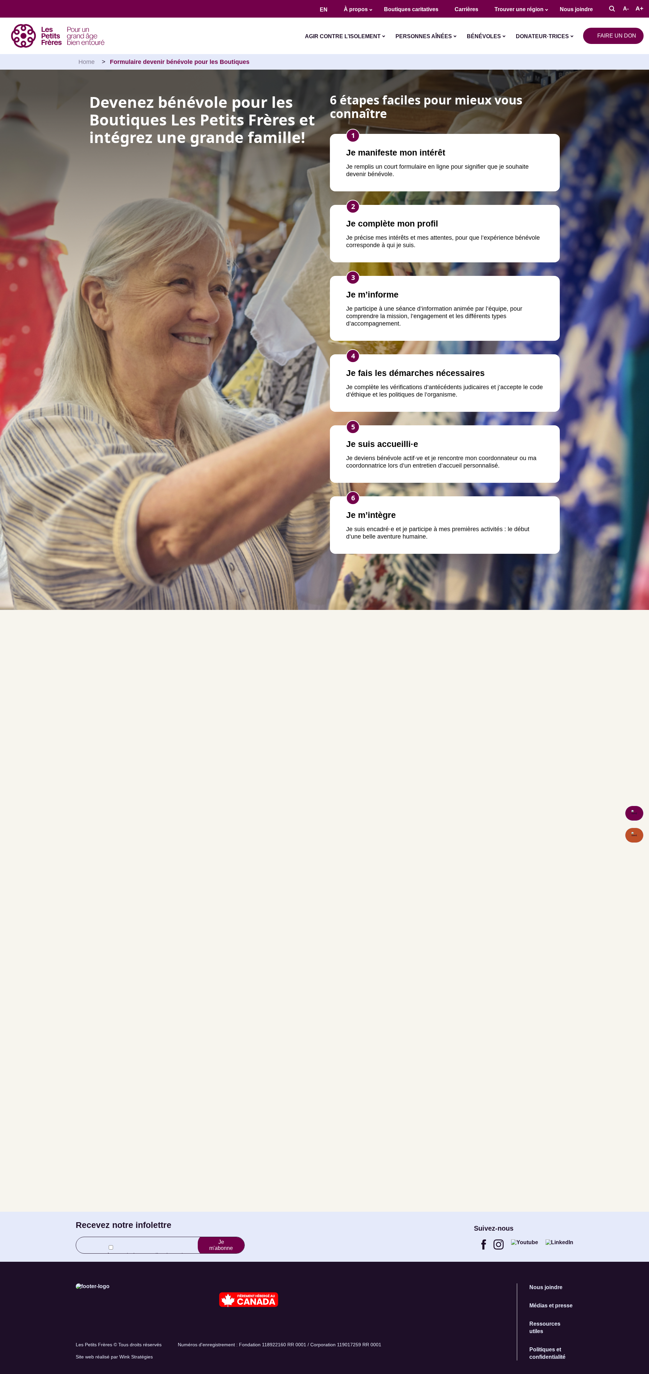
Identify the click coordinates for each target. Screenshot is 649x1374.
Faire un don (616, 36)
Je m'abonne (221, 1245)
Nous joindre (576, 9)
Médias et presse (551, 1305)
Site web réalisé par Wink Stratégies (114, 1356)
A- (626, 8)
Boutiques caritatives (411, 9)
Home (86, 61)
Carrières (466, 9)
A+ (639, 8)
